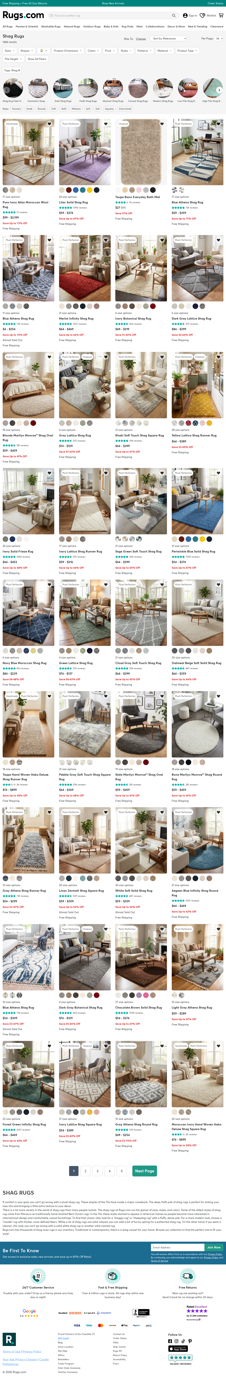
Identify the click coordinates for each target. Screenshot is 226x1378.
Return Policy (120, 1355)
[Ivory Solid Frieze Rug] (28, 501)
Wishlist (211, 15)
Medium (76, 108)
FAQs (115, 1342)
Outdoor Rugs (92, 26)
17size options (11, 196)
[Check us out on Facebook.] (170, 1341)
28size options (180, 429)
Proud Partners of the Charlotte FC (76, 1334)
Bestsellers (63, 1359)
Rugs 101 (117, 1350)
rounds (42, 108)
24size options (68, 196)
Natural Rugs (72, 26)
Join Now (214, 1247)
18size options (11, 429)
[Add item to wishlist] (49, 124)
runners (16, 108)
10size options (11, 885)
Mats (139, 26)
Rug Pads (127, 26)
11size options (11, 313)
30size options (181, 657)
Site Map (62, 1350)
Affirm (61, 1355)
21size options (67, 313)
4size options (67, 429)
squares (109, 108)
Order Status (215, 3)
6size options (123, 313)
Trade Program (66, 1363)
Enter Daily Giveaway (69, 1367)
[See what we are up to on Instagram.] (176, 1341)
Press (116, 1363)
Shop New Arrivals (113, 3)
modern (199, 1218)
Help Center (119, 1346)
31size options (180, 546)
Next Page (144, 1171)
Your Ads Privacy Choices (20, 1359)
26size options (11, 546)
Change (141, 38)
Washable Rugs (51, 26)
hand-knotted (59, 1214)
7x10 (53, 108)
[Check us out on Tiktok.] (183, 1341)
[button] (10, 50)
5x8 (97, 108)
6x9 (88, 108)
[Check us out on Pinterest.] (190, 1341)
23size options (11, 1118)
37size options (124, 1002)
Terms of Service (159, 1260)
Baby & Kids (111, 26)
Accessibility (119, 1359)
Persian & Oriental (27, 26)
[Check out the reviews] (180, 1360)
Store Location (65, 1346)
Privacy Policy (215, 1254)
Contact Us (119, 1334)
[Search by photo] (51, 15)
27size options (68, 1118)
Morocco (26, 1214)
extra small (125, 108)
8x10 (64, 108)
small (29, 108)
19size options (124, 769)
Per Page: (207, 38)
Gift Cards (63, 1338)
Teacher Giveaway (67, 1372)
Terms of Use (11, 1351)
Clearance (216, 26)
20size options (181, 1118)
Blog (60, 1342)
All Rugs (8, 26)
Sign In (193, 15)
